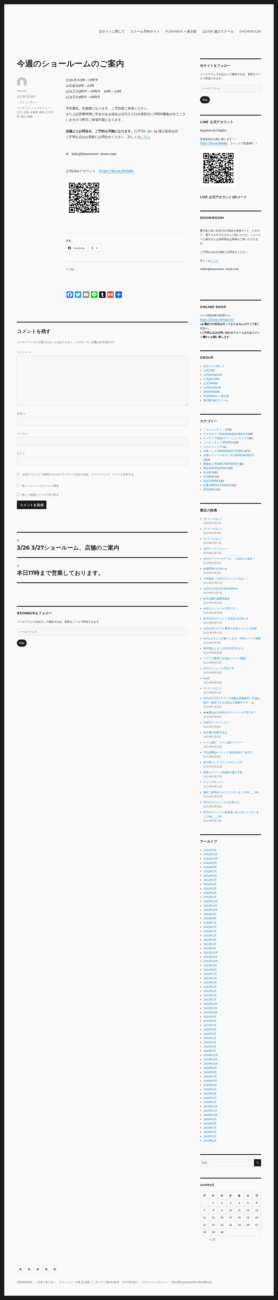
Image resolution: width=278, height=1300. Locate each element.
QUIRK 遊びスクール (218, 31)
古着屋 (34, 112)
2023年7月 (210, 922)
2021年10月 (210, 1012)
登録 (21, 643)
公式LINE (209, 370)
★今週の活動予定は (215, 732)
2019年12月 (210, 1106)
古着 (26, 112)
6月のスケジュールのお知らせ (221, 802)
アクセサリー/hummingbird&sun (224, 434)
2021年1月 (209, 1051)
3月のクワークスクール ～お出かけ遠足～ (229, 558)
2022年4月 (210, 986)
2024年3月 (210, 888)
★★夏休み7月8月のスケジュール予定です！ (230, 712)
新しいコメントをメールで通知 (40, 485)
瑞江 (23, 116)
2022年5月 (210, 982)
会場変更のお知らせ (215, 568)
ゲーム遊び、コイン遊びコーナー (223, 742)
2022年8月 (210, 969)
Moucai (22, 90)
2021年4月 (209, 1038)
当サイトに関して (112, 31)
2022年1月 (209, 999)
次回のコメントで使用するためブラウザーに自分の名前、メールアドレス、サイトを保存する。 (79, 474)
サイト (21, 453)
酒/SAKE (208, 489)
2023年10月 (210, 910)
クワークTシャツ (213, 782)
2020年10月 (210, 1063)
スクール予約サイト (145, 31)
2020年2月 (210, 1098)
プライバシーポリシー (154, 1282)
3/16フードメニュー (215, 548)
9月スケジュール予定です (218, 668)
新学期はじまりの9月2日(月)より (223, 648)
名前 (21, 413)
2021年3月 (209, 1042)
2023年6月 (210, 927)
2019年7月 (210, 1127)
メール (22, 433)
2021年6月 (210, 1029)
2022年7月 (210, 974)
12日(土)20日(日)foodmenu (220, 588)
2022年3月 (210, 991)
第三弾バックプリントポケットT (222, 762)
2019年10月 (210, 1115)
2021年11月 (210, 1008)
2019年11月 (210, 1110)
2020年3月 (210, 1093)
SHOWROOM (250, 31)
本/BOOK (209, 476)
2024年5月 (210, 880)
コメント (24, 352)
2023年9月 (210, 914)
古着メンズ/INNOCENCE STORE (223, 451)
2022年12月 (210, 952)
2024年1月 (209, 897)
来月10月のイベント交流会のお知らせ (225, 618)
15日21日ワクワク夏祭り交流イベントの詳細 (230, 628)
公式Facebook (212, 387)
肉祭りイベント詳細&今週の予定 (222, 772)
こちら (145, 137)
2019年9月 (210, 1119)
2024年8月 (210, 867)
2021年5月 (209, 1033)
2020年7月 (210, 1076)
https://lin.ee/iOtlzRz (116, 171)
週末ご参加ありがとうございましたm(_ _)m (230, 792)
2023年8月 (210, 918)
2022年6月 (210, 978)
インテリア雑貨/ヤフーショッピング (225, 438)
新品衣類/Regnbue (215, 468)
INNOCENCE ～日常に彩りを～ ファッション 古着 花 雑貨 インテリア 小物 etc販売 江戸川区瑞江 (77, 1282)
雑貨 (30, 116)
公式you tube (211, 379)
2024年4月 (210, 884)
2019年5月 (210, 1136)
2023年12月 (210, 901)
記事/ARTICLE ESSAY (216, 485)
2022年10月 (210, 961)
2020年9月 (210, 1068)
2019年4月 (210, 1140)
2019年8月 (210, 1123)
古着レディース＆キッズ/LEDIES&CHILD (228, 455)
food (206, 678)
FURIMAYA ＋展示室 (181, 31)
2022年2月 (210, 995)
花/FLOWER (210, 481)
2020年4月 (210, 1089)
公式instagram (212, 374)
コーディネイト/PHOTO (217, 442)
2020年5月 (210, 1085)
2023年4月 (210, 935)
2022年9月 (210, 965)
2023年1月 (209, 948)
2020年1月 (209, 1102)
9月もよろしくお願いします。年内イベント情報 (232, 638)
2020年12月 (210, 1055)
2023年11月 (210, 905)
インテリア (23, 107)
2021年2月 (209, 1046)
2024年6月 (210, 875)
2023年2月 (210, 944)
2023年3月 (209, 939)
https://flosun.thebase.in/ (217, 319)
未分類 (207, 472)
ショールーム (39, 107)
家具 (41, 112)
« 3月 (212, 1239)
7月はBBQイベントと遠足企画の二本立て (228, 752)
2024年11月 (210, 854)
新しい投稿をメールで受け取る (40, 494)
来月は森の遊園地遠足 (216, 598)
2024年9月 (210, 863)
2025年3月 (210, 850)
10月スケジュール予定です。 (220, 608)
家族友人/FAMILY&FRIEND (220, 464)
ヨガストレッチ (212, 446)
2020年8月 (210, 1072)
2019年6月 (210, 1132)
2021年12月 (210, 1004)
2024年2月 (210, 892)
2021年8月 (209, 1021)
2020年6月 (210, 1080)
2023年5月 (210, 931)
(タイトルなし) (212, 518)
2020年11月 (210, 1059)
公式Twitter (210, 383)
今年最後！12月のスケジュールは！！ (225, 578)
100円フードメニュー (216, 722)
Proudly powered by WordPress (192, 1282)
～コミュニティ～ (27, 102)
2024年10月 (210, 858)
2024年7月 (210, 871)
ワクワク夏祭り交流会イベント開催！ (225, 658)
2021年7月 (209, 1025)
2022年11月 (210, 957)
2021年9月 (210, 1016)
